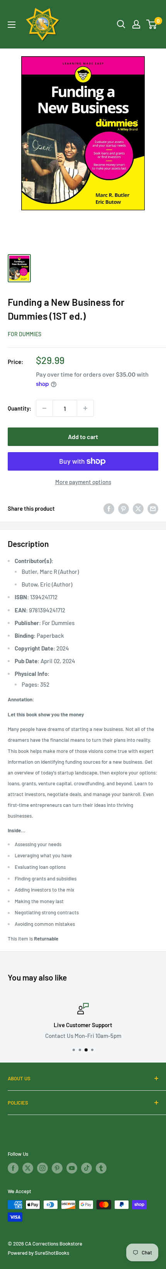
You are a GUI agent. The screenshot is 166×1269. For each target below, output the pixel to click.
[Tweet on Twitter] (138, 508)
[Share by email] (152, 508)
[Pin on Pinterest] (123, 508)
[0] (152, 24)
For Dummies (24, 334)
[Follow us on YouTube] (71, 1168)
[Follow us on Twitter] (27, 1168)
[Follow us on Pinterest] (57, 1168)
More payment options (83, 481)
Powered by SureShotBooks (38, 1253)
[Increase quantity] (85, 408)
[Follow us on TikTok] (86, 1168)
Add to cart (83, 436)
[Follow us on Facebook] (13, 1168)
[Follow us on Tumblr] (101, 1168)
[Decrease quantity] (44, 408)
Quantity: (19, 408)
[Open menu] (11, 25)
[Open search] (121, 24)
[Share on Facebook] (108, 508)
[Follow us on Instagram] (42, 1168)
